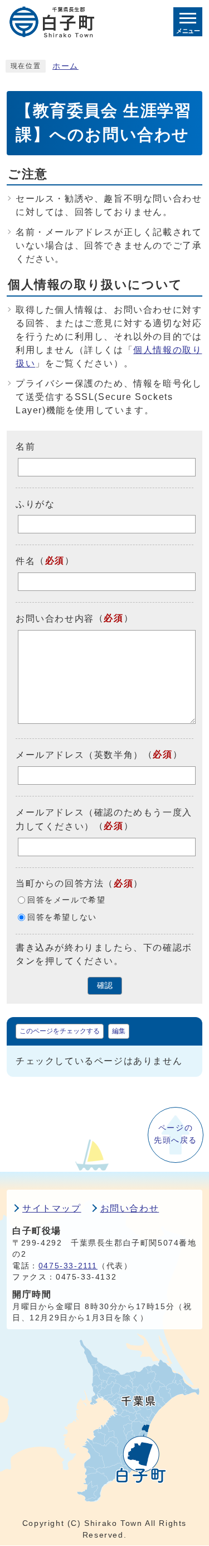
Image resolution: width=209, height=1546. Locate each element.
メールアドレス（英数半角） (79, 755)
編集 (118, 1031)
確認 (105, 985)
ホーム (65, 66)
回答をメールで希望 (66, 900)
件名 (25, 561)
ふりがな (35, 503)
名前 (25, 446)
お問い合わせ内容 (55, 618)
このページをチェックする (60, 1031)
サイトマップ (51, 1208)
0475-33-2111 (68, 1266)
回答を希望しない (62, 917)
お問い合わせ (129, 1208)
